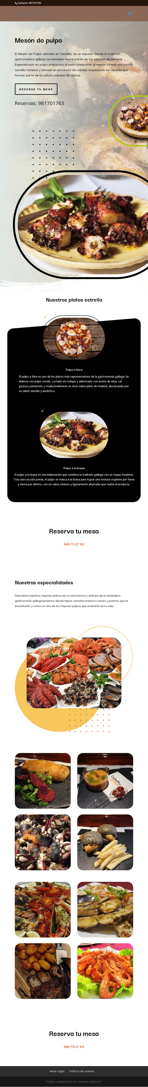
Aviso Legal (57, 1071)
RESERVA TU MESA (36, 89)
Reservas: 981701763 (39, 103)
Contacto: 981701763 (29, 3)
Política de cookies (81, 1071)
